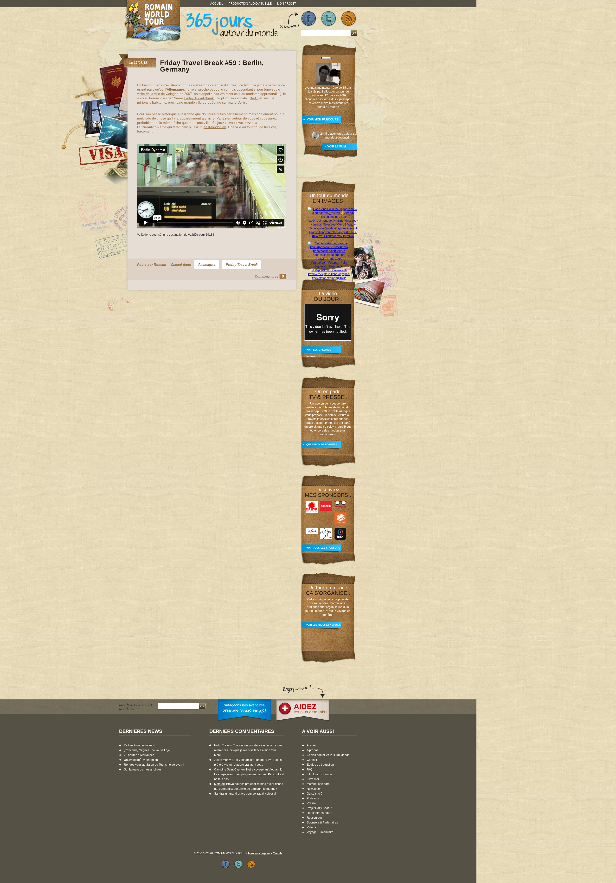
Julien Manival (223, 760)
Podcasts (313, 798)
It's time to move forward (139, 745)
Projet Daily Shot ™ (319, 808)
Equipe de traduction (320, 764)
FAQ (309, 769)
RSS (348, 19)
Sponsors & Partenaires (322, 822)
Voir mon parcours (323, 119)
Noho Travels (223, 745)
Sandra (219, 793)
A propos (312, 750)
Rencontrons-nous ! (320, 813)
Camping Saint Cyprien (229, 769)
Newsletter (314, 788)
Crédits (277, 853)
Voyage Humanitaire (320, 832)
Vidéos (311, 827)
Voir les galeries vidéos (318, 351)
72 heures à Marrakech (139, 755)
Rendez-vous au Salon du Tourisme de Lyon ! (154, 764)
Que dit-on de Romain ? (321, 444)
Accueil (216, 3)
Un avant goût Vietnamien (141, 760)
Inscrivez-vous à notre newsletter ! (136, 706)
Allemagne (206, 264)
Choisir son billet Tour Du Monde (328, 755)
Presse (311, 803)
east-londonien (215, 127)
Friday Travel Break (199, 98)
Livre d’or (313, 779)
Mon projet (286, 3)
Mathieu (219, 784)
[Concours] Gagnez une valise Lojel (147, 750)
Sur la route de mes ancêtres (142, 769)
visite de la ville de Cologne (158, 94)
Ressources (314, 817)
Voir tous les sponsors (323, 547)
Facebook (308, 19)
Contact (312, 760)
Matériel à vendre (318, 784)
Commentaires (269, 276)
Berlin (254, 98)
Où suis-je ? (314, 793)
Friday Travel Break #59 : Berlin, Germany (212, 66)
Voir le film (336, 146)
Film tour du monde (319, 774)
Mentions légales (259, 853)
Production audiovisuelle (250, 3)
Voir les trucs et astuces (323, 625)
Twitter (328, 19)
